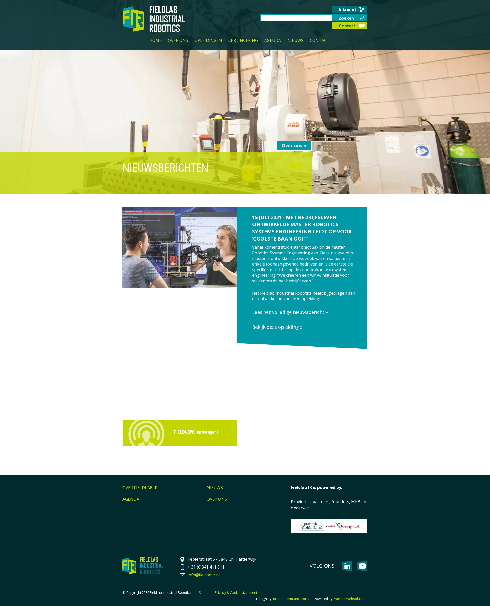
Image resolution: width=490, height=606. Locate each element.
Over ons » (294, 145)
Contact (347, 26)
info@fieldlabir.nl (204, 575)
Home (155, 40)
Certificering (243, 40)
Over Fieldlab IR (139, 487)
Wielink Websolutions (351, 598)
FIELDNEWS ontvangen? (196, 432)
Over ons (178, 40)
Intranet (347, 9)
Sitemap (205, 592)
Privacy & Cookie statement (236, 592)
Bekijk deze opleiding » (277, 327)
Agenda (272, 40)
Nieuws (295, 40)
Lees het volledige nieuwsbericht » (290, 312)
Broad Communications (291, 598)
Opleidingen (208, 40)
